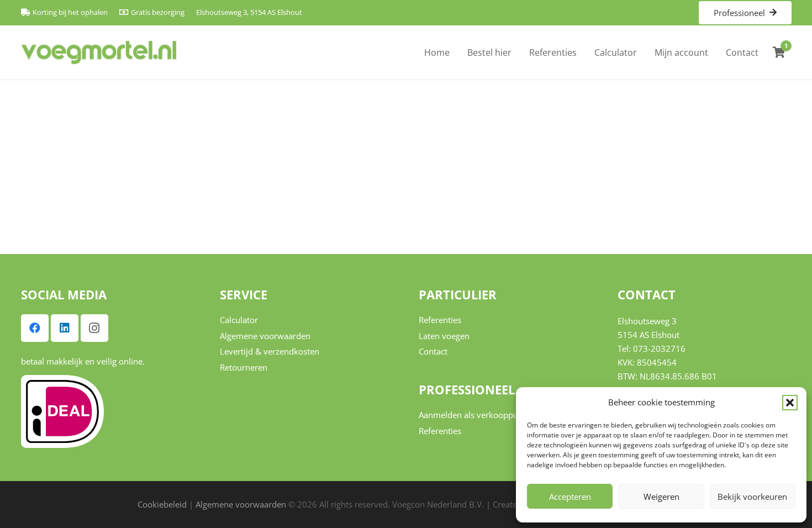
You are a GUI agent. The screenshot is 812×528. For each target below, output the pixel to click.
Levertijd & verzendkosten (269, 351)
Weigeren (661, 496)
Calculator (239, 319)
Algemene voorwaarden (265, 335)
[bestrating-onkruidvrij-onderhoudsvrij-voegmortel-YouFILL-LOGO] (99, 52)
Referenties (440, 319)
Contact (433, 351)
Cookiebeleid (162, 504)
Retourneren (243, 367)
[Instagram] (94, 328)
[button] (789, 402)
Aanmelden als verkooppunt (472, 414)
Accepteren (570, 496)
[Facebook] (35, 328)
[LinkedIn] (64, 328)
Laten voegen (444, 335)
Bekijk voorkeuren (752, 496)
